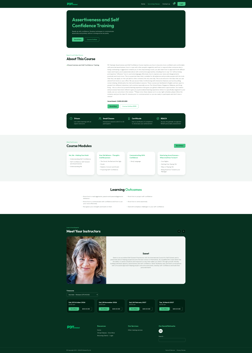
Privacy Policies (181, 350)
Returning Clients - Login (105, 335)
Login (181, 4)
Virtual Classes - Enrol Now (106, 333)
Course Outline (92, 39)
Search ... (161, 336)
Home (143, 4)
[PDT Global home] (72, 4)
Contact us (166, 4)
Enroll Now (77, 39)
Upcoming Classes (154, 4)
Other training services (135, 330)
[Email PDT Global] (161, 331)
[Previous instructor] (179, 231)
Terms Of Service (170, 350)
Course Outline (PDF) (129, 106)
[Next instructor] (183, 231)
